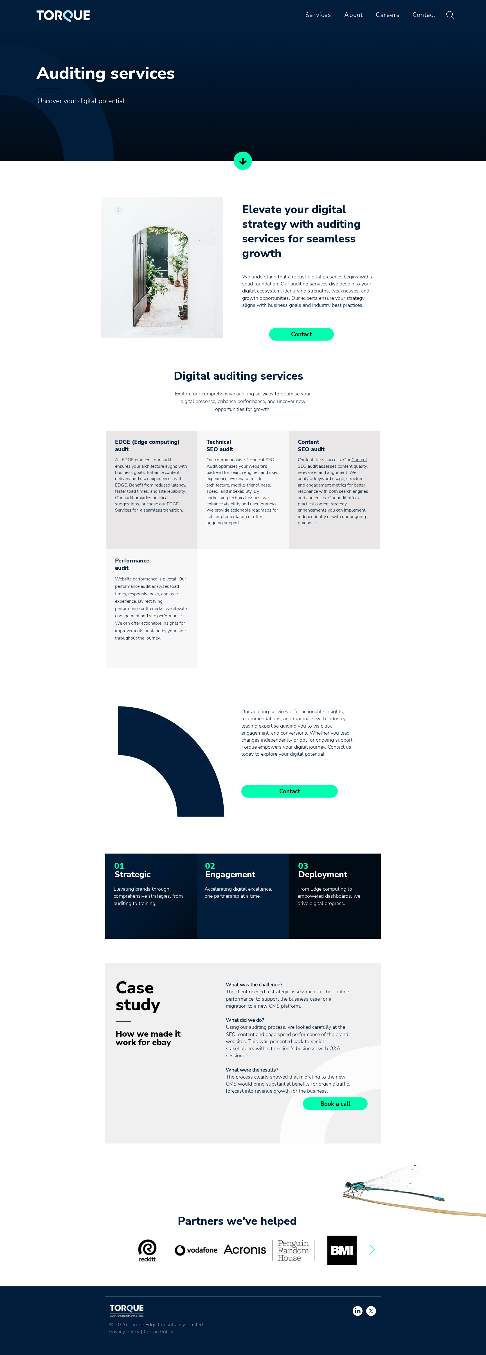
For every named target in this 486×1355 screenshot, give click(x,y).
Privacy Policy (124, 1331)
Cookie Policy (158, 1331)
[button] (316, 15)
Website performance (136, 579)
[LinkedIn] (358, 1311)
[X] (371, 1311)
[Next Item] (372, 1249)
